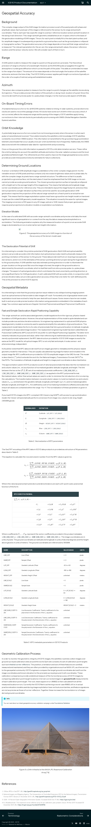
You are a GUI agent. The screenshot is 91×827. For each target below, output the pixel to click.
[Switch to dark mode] (82, 2)
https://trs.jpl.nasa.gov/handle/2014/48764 (31, 805)
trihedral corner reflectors (19, 664)
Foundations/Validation (62, 703)
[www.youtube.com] (76, 823)
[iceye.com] (88, 823)
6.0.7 (42, 3)
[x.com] (72, 823)
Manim (27, 824)
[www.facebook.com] (80, 823)
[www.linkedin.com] (84, 823)
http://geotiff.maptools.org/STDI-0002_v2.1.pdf (50, 796)
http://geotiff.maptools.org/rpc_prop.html (37, 791)
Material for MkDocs (16, 824)
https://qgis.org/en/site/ (67, 799)
